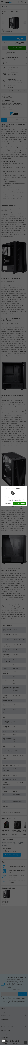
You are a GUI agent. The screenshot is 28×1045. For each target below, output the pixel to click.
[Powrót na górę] (25, 1042)
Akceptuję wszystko (19, 503)
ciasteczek (17, 496)
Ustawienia (8, 503)
